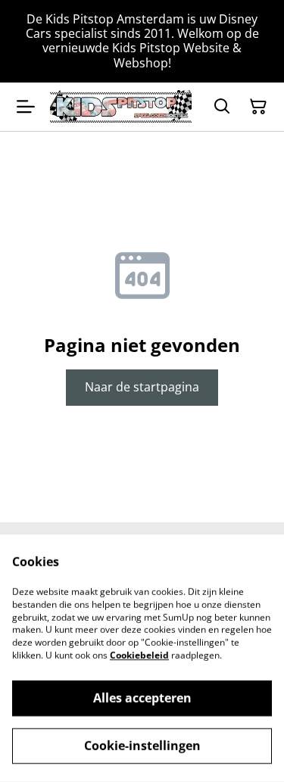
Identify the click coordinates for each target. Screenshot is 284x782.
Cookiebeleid (139, 655)
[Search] (222, 106)
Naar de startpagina (142, 387)
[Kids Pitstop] (121, 106)
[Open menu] (26, 106)
